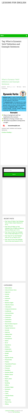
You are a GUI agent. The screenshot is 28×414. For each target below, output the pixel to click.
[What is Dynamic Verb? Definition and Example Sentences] (14, 109)
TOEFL (7, 393)
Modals (7, 353)
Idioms (6, 340)
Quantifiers (7, 370)
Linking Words (8, 351)
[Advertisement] (14, 19)
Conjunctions (8, 315)
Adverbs (7, 294)
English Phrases (9, 326)
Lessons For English (14, 2)
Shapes (7, 376)
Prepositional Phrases (10, 364)
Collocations (8, 307)
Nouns (6, 355)
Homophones (8, 338)
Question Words (9, 372)
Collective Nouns (9, 304)
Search (13, 174)
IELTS (6, 342)
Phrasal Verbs (8, 359)
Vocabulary (8, 400)
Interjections (8, 349)
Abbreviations (8, 288)
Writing (6, 404)
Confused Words (9, 313)
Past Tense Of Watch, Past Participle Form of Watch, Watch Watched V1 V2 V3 (14, 223)
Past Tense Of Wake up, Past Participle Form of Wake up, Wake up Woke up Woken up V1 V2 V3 (14, 228)
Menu (2, 35)
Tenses (7, 391)
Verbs (19, 87)
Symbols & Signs (9, 387)
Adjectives (7, 292)
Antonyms (7, 298)
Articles (7, 300)
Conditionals (8, 311)
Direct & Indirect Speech (11, 323)
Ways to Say (8, 402)
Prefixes (7, 361)
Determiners (8, 321)
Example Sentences (10, 328)
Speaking (7, 383)
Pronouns (7, 368)
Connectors (8, 317)
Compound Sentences (10, 309)
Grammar (7, 332)
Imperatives (8, 345)
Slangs (6, 380)
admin (4, 87)
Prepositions (8, 366)
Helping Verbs (8, 334)
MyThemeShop (16, 412)
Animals (7, 296)
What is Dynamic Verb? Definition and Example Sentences (10, 81)
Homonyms (8, 336)
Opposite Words (9, 357)
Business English (9, 302)
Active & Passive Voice (11, 290)
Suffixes (7, 385)
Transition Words (9, 395)
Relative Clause (9, 374)
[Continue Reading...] (7, 132)
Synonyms (7, 389)
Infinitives (7, 347)
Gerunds (7, 330)
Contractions (8, 319)
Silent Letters (8, 378)
